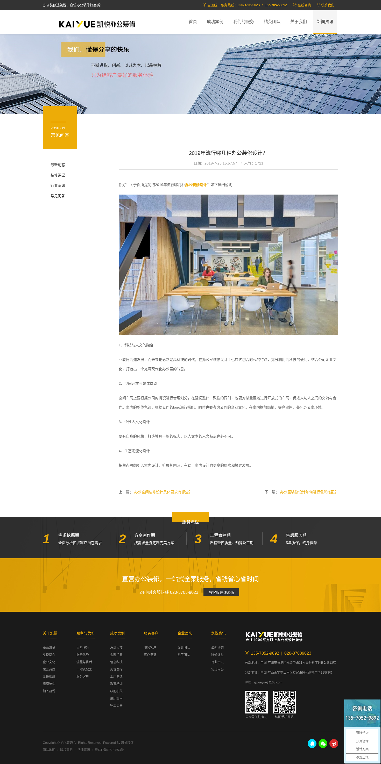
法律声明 (83, 750)
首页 (193, 21)
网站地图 (49, 750)
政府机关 (116, 691)
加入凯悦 (49, 691)
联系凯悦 (49, 647)
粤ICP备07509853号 (109, 750)
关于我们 (298, 21)
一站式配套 (84, 669)
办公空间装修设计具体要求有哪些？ (163, 492)
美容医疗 (116, 669)
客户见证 (150, 655)
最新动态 (58, 165)
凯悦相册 (49, 677)
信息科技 (116, 662)
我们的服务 (243, 21)
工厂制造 (116, 677)
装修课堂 (58, 175)
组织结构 (49, 684)
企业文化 (49, 662)
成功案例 (215, 21)
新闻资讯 (325, 21)
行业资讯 (58, 185)
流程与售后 (84, 662)
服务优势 (82, 655)
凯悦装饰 (97, 23)
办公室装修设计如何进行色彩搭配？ (309, 492)
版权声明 (66, 750)
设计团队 (184, 647)
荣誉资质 (49, 669)
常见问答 (58, 196)
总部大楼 (116, 647)
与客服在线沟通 (221, 592)
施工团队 (184, 655)
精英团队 (272, 21)
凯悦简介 (49, 655)
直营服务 (82, 647)
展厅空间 (116, 698)
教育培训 (116, 684)
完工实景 (116, 706)
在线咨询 (304, 5)
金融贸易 (116, 655)
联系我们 (327, 5)
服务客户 (82, 677)
